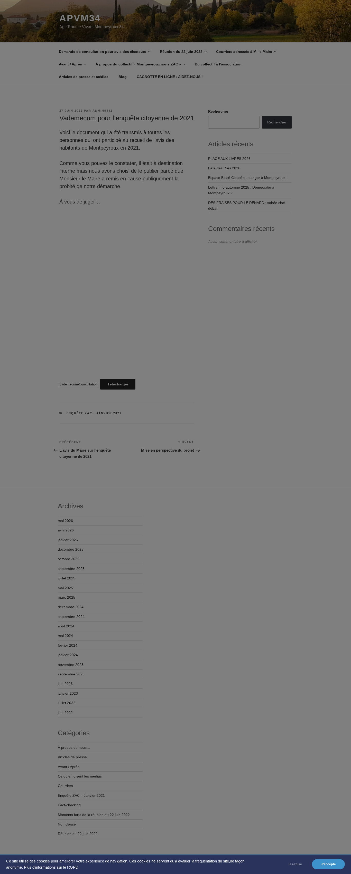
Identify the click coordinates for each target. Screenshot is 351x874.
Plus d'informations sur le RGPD (51, 867)
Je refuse (295, 864)
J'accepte (328, 864)
